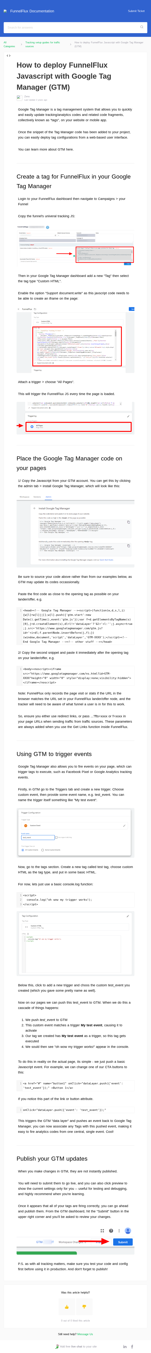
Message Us (85, 1334)
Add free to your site (78, 1346)
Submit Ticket (136, 11)
